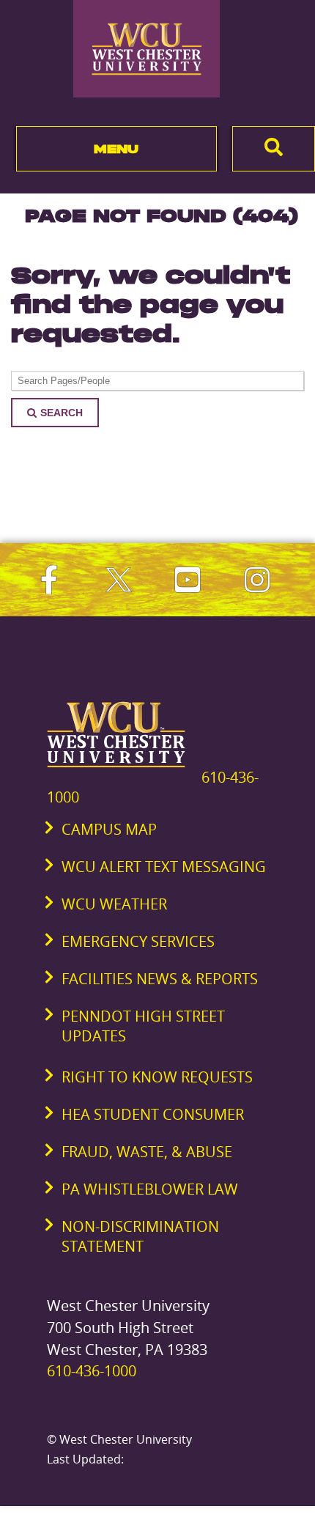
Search (61, 412)
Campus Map (109, 829)
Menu (116, 149)
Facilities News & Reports (160, 979)
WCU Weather (114, 904)
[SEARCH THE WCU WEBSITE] (273, 148)
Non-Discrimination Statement (140, 1236)
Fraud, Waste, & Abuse (147, 1152)
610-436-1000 (91, 1371)
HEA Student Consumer (153, 1114)
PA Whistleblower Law (150, 1189)
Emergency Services (138, 941)
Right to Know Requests (157, 1077)
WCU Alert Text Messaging (164, 866)
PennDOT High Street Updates (143, 1026)
